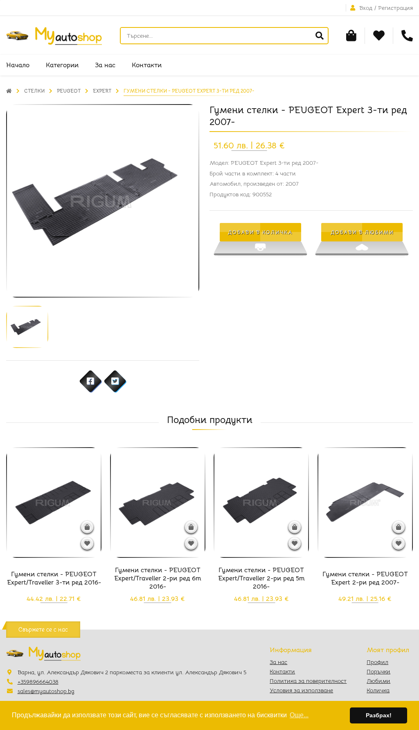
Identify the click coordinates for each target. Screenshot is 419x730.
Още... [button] (299, 715)
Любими (378, 681)
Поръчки (378, 671)
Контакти (147, 65)
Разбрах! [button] (379, 715)
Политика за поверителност (308, 681)
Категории (62, 65)
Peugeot (69, 91)
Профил (377, 662)
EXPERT (102, 91)
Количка (378, 690)
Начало (17, 65)
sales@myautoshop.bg (46, 691)
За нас (105, 65)
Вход (365, 7)
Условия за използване (301, 690)
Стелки (34, 91)
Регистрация (395, 7)
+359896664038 (38, 681)
